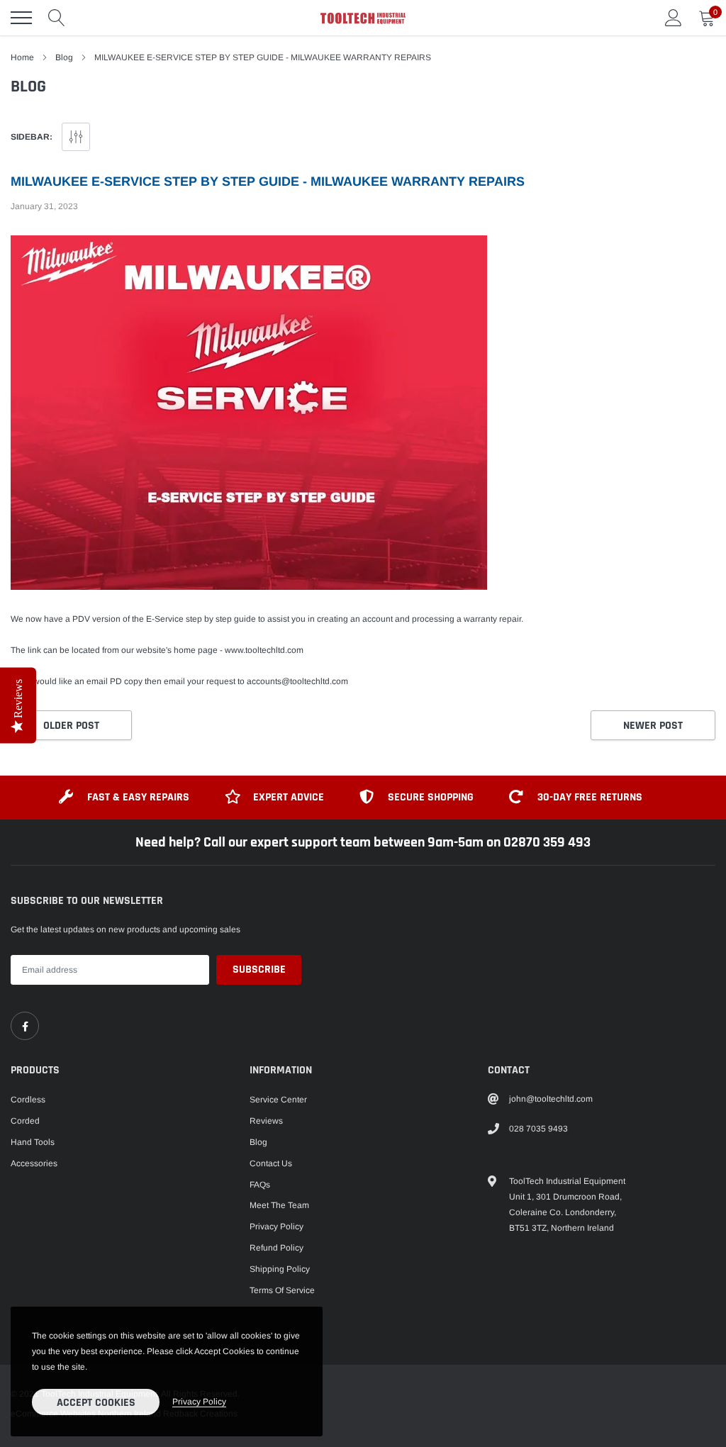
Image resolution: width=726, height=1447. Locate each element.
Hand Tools (33, 1142)
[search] (56, 17)
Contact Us (271, 1163)
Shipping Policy (280, 1269)
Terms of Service (282, 1290)
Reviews (266, 1121)
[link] (25, 1026)
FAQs (260, 1185)
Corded (25, 1121)
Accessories (34, 1163)
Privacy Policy (276, 1226)
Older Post (71, 725)
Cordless (28, 1100)
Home (22, 57)
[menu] (21, 17)
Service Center (278, 1100)
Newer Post (653, 725)
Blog (64, 57)
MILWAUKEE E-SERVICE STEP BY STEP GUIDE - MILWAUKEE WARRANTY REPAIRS (268, 181)
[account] (673, 18)
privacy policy (199, 1402)
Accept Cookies (96, 1402)
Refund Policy (276, 1248)
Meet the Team (279, 1205)
